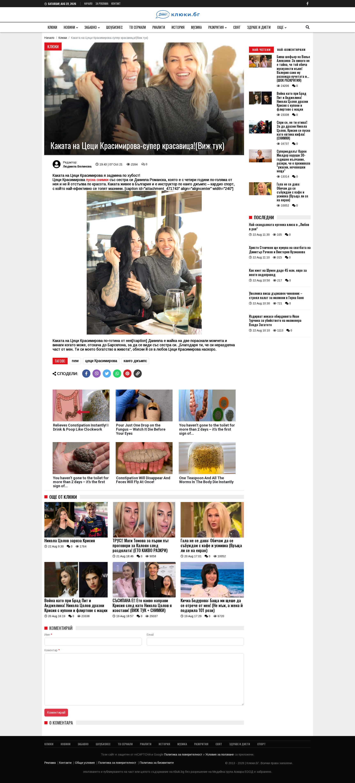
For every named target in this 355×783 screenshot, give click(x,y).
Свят (237, 27)
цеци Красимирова (101, 361)
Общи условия (85, 762)
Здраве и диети (259, 27)
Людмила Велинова (77, 166)
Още (280, 27)
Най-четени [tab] (261, 49)
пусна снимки (97, 180)
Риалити (158, 27)
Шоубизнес (114, 27)
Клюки (52, 27)
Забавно (90, 27)
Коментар (52, 650)
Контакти (65, 762)
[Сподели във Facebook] (86, 373)
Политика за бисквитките (157, 762)
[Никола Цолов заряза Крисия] (76, 536)
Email (150, 634)
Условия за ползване (220, 754)
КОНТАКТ (116, 3)
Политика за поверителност (183, 754)
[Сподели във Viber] (96, 373)
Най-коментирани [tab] (291, 49)
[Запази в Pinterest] (127, 373)
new (75, 361)
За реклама (102, 3)
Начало (88, 3)
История (178, 27)
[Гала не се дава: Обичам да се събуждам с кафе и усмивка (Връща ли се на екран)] (212, 536)
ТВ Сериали (137, 27)
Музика (196, 27)
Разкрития (216, 27)
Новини (69, 27)
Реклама (50, 762)
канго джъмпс (135, 361)
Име (48, 634)
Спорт (261, 744)
